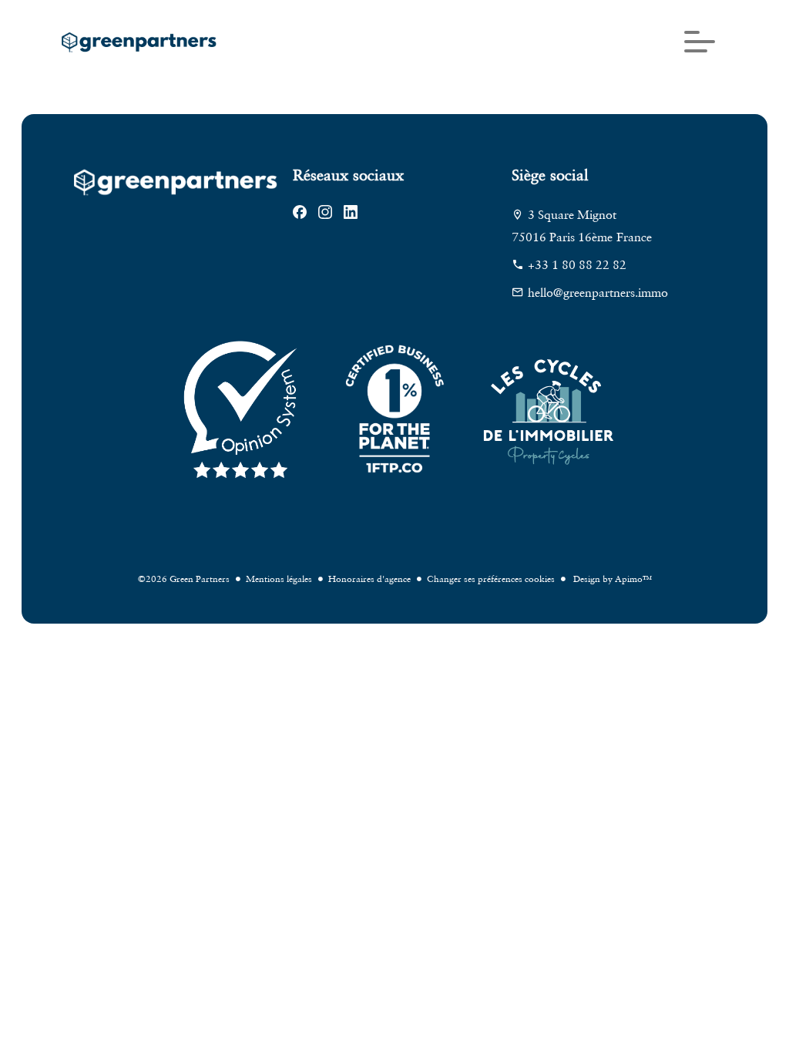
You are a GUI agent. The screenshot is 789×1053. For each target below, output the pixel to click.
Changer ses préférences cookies (491, 578)
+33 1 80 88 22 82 (577, 264)
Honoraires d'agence (369, 578)
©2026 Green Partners (184, 578)
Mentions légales (279, 578)
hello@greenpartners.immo (598, 292)
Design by (611, 578)
